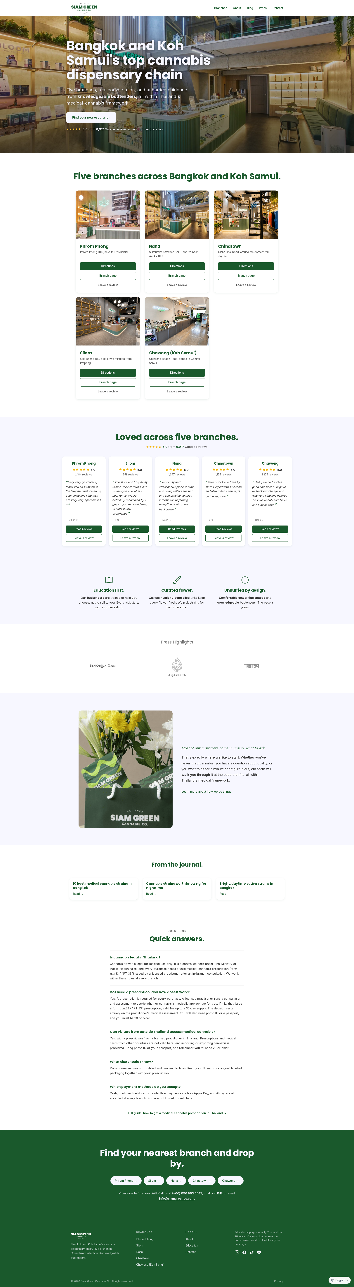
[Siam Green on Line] (259, 1252)
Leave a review (108, 284)
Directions (108, 266)
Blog (250, 8)
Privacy (278, 1281)
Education (191, 1245)
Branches (220, 8)
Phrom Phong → (126, 1180)
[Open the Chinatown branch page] (246, 215)
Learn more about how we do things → (208, 791)
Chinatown (143, 1258)
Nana (139, 1252)
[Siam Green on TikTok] (251, 1252)
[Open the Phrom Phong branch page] (108, 215)
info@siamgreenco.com (176, 1198)
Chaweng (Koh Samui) (150, 1264)
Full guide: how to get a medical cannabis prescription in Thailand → (177, 1113)
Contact (278, 8)
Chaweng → (230, 1180)
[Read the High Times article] (251, 666)
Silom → (154, 1180)
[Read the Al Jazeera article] (177, 666)
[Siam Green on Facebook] (244, 1252)
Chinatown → (202, 1180)
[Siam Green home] (84, 8)
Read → (78, 893)
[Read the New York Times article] (103, 666)
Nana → (176, 1180)
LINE (219, 1193)
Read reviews (84, 528)
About (237, 8)
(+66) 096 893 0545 (187, 1193)
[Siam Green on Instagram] (237, 1252)
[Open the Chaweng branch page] (177, 321)
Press (263, 8)
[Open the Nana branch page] (177, 215)
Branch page (108, 275)
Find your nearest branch (91, 117)
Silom (139, 1245)
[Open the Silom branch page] (108, 321)
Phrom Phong (144, 1239)
